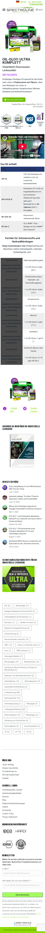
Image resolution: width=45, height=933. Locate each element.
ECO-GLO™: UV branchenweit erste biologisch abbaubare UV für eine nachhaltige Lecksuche (22, 531)
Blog (4, 800)
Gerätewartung (11, 634)
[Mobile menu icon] (4, 9)
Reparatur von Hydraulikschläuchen (19, 676)
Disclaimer (6, 810)
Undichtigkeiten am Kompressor (17, 617)
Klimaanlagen (11, 662)
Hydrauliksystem (32, 681)
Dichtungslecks (11, 726)
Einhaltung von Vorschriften (16, 720)
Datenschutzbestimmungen (13, 803)
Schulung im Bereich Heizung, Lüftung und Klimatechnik (20, 668)
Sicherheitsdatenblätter (12, 793)
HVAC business (23, 651)
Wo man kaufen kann (36, 4)
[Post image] (4, 487)
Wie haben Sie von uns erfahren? (16, 881)
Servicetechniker (32, 726)
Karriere (5, 796)
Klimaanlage (22, 606)
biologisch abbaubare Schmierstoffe (19, 611)
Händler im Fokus (28, 622)
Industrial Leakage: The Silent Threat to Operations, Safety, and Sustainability (24, 497)
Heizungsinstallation (13, 656)
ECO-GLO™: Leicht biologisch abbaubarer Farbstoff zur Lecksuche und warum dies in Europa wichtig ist (25, 518)
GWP (8, 645)
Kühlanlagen (32, 715)
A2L (7, 606)
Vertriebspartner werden (12, 790)
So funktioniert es (9, 771)
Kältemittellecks (12, 715)
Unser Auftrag (8, 764)
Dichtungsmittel (12, 698)
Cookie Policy (8, 813)
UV (6, 732)
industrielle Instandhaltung (15, 687)
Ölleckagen (32, 704)
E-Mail (5, 869)
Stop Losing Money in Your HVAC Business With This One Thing (25, 487)
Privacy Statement (9, 817)
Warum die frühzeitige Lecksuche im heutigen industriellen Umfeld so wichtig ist (25, 507)
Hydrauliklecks (11, 681)
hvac (7, 651)
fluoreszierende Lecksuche (16, 639)
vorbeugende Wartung (14, 709)
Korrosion (9, 622)
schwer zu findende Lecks (28, 645)
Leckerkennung (12, 692)
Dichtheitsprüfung (12, 704)
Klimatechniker (31, 662)
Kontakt (5, 778)
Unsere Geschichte (10, 768)
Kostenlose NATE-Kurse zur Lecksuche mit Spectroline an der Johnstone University (25, 542)
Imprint (5, 807)
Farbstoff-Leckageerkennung (17, 628)
